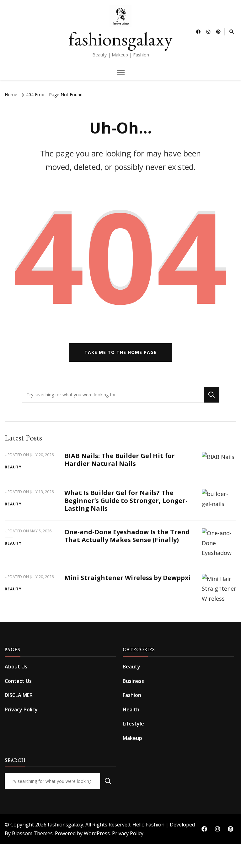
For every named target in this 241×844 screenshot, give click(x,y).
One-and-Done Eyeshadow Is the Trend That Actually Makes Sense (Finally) (127, 536)
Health (131, 709)
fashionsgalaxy (121, 39)
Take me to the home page (120, 352)
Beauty (13, 467)
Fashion (132, 695)
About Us (16, 666)
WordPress (97, 833)
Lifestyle (133, 723)
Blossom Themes (32, 833)
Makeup (132, 738)
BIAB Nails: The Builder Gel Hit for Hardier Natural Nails (119, 459)
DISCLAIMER (19, 695)
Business (133, 681)
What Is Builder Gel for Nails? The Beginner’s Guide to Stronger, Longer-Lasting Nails (126, 500)
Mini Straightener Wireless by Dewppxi (127, 577)
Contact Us (18, 681)
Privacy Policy (21, 709)
